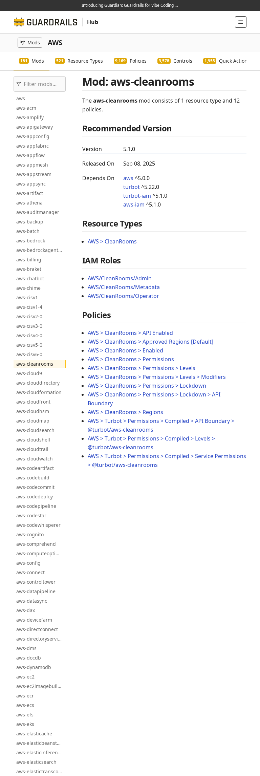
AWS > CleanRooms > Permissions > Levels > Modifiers (157, 377)
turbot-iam (137, 195)
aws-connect (30, 572)
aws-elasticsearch (36, 762)
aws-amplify (30, 117)
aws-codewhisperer (38, 525)
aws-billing (28, 259)
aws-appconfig (32, 136)
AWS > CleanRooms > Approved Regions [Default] (150, 341)
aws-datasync (31, 601)
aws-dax (25, 610)
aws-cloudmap (32, 420)
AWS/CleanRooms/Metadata (124, 287)
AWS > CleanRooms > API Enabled (130, 333)
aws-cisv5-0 (29, 345)
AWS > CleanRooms (112, 241)
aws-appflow (30, 155)
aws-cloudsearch (35, 430)
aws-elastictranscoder (41, 771)
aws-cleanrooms (34, 364)
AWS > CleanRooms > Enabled (125, 350)
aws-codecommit (35, 487)
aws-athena (29, 202)
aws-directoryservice (39, 638)
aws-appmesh (32, 164)
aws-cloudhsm (32, 411)
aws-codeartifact (35, 468)
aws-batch (28, 231)
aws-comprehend (36, 544)
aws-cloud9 (29, 373)
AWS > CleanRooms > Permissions (131, 359)
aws (20, 98)
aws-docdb (28, 657)
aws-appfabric (32, 146)
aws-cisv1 (27, 297)
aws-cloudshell (33, 439)
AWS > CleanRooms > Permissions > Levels (141, 368)
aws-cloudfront (33, 401)
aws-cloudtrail (32, 449)
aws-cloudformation (39, 392)
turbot (131, 187)
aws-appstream (33, 174)
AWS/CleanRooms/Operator (123, 296)
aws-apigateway (34, 127)
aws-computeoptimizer (41, 553)
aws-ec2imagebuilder (40, 686)
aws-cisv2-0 (29, 316)
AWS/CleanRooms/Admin (120, 278)
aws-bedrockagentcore (41, 250)
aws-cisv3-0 (29, 326)
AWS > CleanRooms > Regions (125, 412)
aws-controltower (36, 582)
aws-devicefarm (34, 620)
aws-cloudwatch (34, 458)
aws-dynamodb (33, 667)
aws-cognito (30, 534)
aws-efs (25, 714)
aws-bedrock (30, 240)
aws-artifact (29, 193)
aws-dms (26, 648)
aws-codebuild (32, 477)
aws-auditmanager (37, 212)
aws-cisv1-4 (29, 307)
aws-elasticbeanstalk (39, 743)
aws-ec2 (25, 676)
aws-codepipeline (36, 506)
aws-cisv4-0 (29, 335)
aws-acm (26, 108)
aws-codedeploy (34, 496)
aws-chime (28, 288)
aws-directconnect (37, 629)
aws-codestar (31, 515)
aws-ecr (25, 695)
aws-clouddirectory (38, 383)
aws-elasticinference (39, 752)
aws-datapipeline (36, 591)
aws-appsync (31, 183)
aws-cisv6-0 (29, 354)
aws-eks (25, 724)
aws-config (28, 563)
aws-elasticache (34, 733)
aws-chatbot (30, 278)
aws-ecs (25, 705)
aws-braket (28, 269)
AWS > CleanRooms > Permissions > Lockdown (147, 385)
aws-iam (134, 204)
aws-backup (29, 221)
